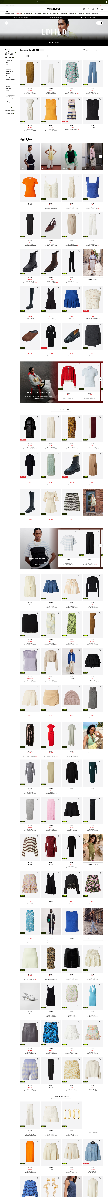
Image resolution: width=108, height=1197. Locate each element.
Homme (14, 9)
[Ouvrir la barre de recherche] (101, 13)
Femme (7, 9)
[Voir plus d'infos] (30, 94)
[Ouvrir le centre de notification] (93, 9)
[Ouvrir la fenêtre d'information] (106, 2)
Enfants (21, 9)
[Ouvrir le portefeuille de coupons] (84, 9)
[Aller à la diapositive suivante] (100, 156)
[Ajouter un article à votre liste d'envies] (38, 62)
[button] (87, 50)
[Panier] (102, 9)
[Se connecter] (89, 9)
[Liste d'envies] (98, 9)
